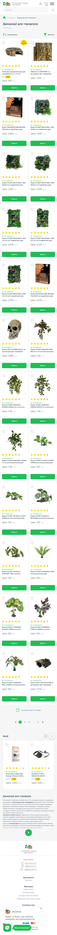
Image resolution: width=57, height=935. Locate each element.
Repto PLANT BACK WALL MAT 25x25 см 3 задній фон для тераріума (42, 184)
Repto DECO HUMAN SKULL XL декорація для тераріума (14, 350)
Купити (14, 88)
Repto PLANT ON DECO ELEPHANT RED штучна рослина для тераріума (11, 572)
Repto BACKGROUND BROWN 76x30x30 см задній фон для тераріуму (42, 295)
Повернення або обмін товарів (28, 899)
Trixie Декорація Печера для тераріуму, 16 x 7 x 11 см (13, 73)
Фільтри (51, 35)
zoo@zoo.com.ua (30, 869)
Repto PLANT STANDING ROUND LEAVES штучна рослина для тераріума (11, 628)
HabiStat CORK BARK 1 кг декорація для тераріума (40, 73)
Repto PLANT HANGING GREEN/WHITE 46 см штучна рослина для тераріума (41, 406)
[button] (51, 736)
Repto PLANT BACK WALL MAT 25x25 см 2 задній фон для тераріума (14, 184)
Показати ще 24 (31, 710)
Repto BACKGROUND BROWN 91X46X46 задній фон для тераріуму (13, 128)
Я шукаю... (9, 10)
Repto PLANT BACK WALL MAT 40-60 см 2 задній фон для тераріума (42, 239)
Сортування (12, 35)
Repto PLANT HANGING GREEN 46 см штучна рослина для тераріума (14, 461)
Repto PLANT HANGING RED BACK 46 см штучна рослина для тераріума (41, 350)
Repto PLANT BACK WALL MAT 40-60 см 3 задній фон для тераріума (14, 295)
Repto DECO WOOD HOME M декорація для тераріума (41, 684)
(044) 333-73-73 (30, 863)
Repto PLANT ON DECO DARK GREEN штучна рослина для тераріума (42, 461)
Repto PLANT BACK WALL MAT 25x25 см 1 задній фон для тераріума (42, 128)
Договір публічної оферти (28, 896)
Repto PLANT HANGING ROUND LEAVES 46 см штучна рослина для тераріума (13, 406)
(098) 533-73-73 (30, 866)
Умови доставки (28, 892)
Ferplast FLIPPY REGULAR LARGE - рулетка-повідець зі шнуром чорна (40, 775)
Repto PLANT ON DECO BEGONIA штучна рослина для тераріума (42, 517)
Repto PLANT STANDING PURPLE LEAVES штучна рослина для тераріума (40, 628)
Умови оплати (28, 889)
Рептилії (12, 18)
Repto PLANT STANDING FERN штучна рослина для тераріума (42, 572)
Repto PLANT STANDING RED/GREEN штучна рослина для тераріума (13, 684)
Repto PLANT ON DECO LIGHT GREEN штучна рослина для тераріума (14, 517)
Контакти (28, 880)
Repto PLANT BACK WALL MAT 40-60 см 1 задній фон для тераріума (14, 239)
